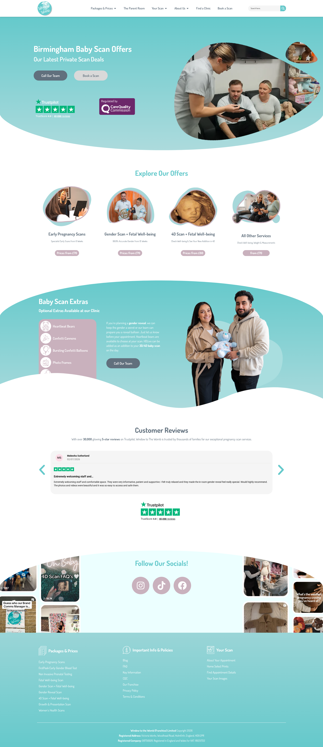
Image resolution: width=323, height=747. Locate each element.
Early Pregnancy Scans (66, 234)
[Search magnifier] (283, 8)
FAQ (125, 666)
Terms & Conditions (134, 696)
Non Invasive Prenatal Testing (55, 674)
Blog (125, 660)
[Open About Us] (187, 8)
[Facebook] (182, 585)
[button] (42, 470)
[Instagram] (140, 585)
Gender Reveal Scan (50, 692)
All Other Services (256, 235)
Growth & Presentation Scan (55, 704)
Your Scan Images (217, 678)
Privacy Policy (130, 690)
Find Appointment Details (221, 672)
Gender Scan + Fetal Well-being (130, 234)
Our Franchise (130, 684)
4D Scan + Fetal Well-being (193, 234)
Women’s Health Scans (52, 710)
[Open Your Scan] (165, 8)
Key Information (132, 672)
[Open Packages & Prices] (115, 8)
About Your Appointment (221, 660)
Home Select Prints (217, 666)
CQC (125, 678)
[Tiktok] (161, 585)
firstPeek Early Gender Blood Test (58, 668)
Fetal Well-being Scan (51, 680)
